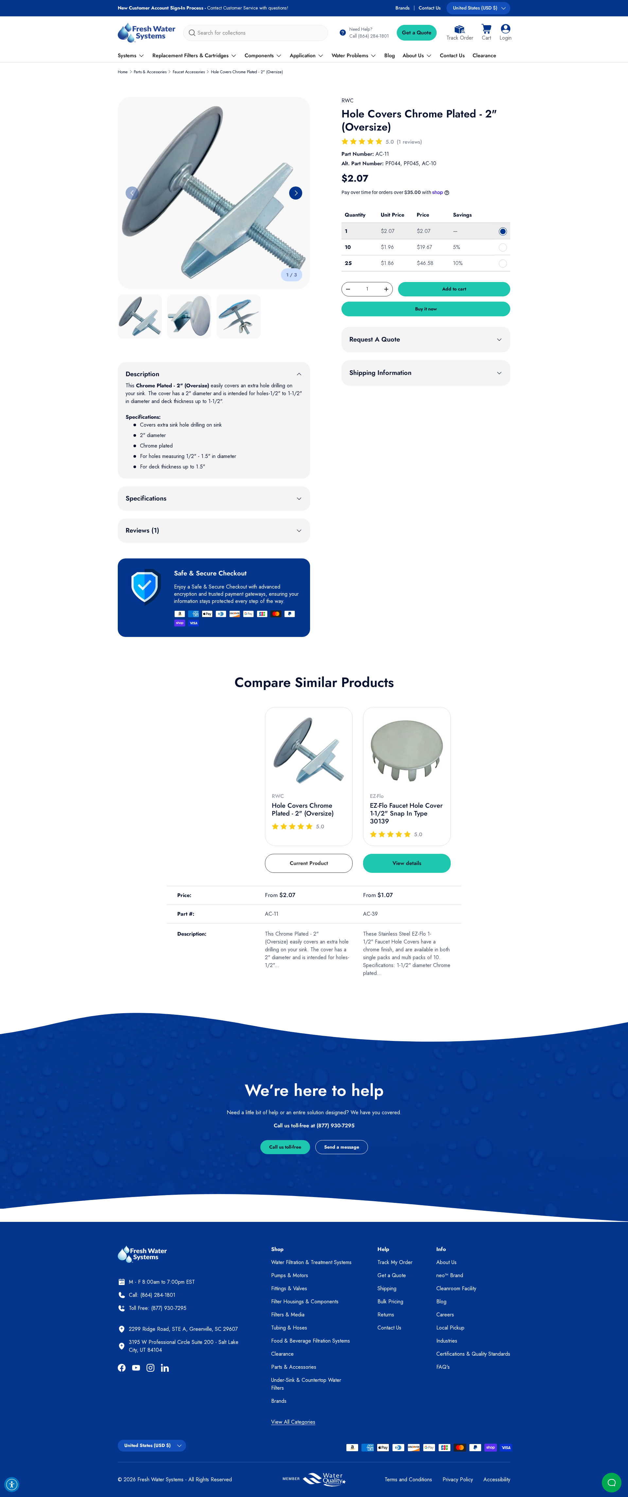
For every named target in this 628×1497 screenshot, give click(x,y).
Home (123, 72)
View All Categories (293, 1422)
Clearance (484, 55)
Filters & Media (288, 1314)
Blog (389, 55)
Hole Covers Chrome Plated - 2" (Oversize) (247, 72)
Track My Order (394, 1262)
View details (406, 863)
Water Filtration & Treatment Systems (311, 1262)
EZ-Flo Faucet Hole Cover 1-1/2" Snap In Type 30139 (406, 813)
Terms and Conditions (408, 1479)
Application (303, 55)
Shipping (386, 1288)
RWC (347, 100)
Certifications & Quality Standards (473, 1354)
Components (259, 55)
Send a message (341, 1147)
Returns (385, 1314)
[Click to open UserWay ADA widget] (11, 1484)
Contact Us (430, 8)
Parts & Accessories (150, 72)
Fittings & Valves (289, 1288)
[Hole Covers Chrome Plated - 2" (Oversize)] (309, 751)
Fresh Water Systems (160, 1479)
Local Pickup (450, 1327)
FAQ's (443, 1367)
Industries (446, 1341)
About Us (413, 55)
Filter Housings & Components (305, 1301)
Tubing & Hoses (289, 1327)
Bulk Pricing (390, 1301)
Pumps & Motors (289, 1275)
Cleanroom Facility (456, 1288)
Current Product (309, 863)
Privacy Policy (458, 1479)
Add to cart (454, 289)
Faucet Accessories (189, 72)
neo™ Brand (449, 1275)
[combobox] (255, 33)
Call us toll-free (285, 1147)
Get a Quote (416, 32)
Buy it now (426, 309)
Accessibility (496, 1479)
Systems (127, 55)
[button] (486, 33)
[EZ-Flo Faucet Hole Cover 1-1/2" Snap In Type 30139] (407, 751)
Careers (445, 1314)
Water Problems (350, 55)
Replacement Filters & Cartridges (190, 55)
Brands (402, 8)
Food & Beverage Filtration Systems (310, 1341)
